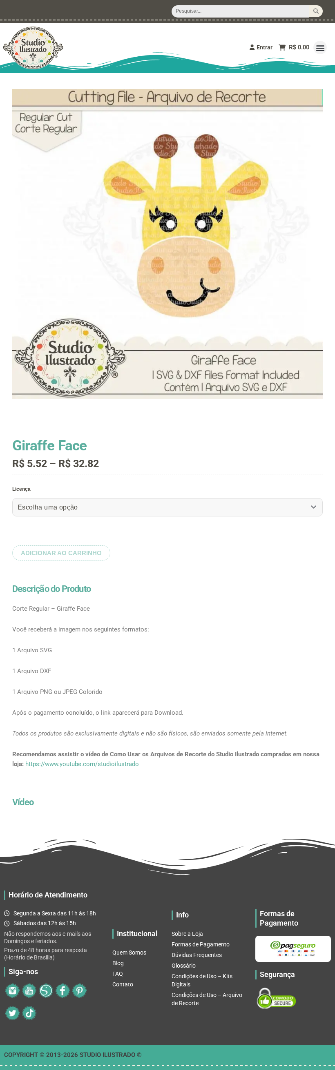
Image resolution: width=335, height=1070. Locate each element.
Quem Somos (129, 952)
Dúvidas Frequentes (197, 955)
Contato (122, 984)
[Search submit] (316, 11)
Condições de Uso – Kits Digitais (202, 980)
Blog (118, 963)
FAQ (117, 973)
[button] (320, 47)
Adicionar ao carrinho (61, 552)
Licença (21, 489)
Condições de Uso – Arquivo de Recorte (207, 999)
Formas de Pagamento (201, 944)
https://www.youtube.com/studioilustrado (82, 764)
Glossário (184, 965)
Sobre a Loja (187, 933)
